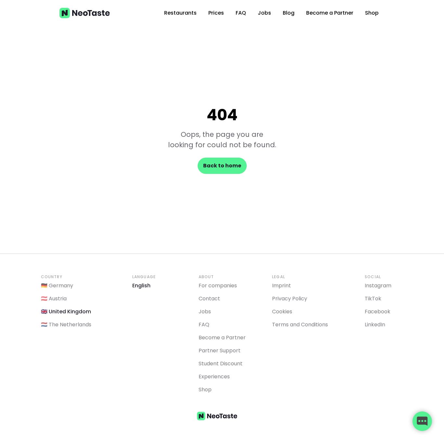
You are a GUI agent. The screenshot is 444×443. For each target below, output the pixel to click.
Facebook (377, 311)
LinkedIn (375, 324)
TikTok (373, 298)
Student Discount (220, 363)
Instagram (378, 285)
